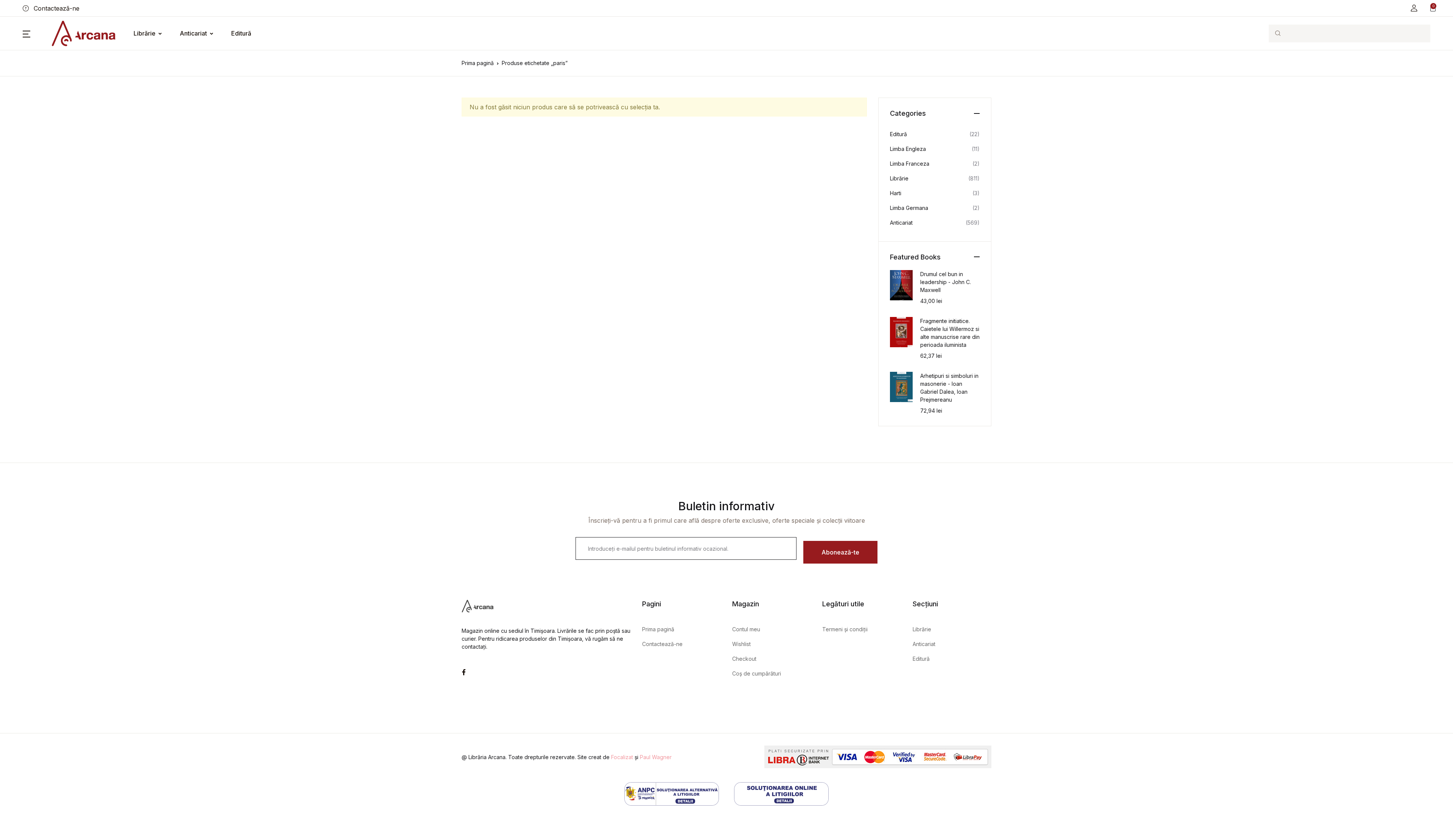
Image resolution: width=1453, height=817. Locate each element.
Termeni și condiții (845, 629)
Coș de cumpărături (756, 673)
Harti (895, 193)
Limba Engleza (908, 149)
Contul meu (746, 629)
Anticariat (193, 33)
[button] (1414, 8)
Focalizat (622, 757)
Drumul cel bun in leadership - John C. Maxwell (945, 282)
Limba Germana (909, 208)
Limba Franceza (909, 163)
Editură (241, 33)
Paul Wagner (656, 757)
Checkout (744, 658)
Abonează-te (840, 552)
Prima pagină (478, 63)
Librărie (145, 33)
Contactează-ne (55, 8)
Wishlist (741, 644)
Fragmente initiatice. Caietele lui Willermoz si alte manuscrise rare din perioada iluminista (950, 333)
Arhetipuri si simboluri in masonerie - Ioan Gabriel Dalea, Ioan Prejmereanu (949, 388)
